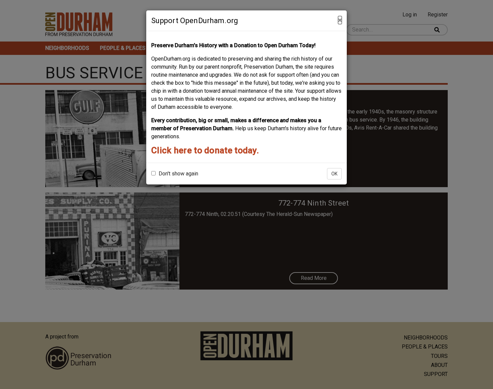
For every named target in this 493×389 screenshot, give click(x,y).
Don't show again (177, 173)
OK (334, 173)
